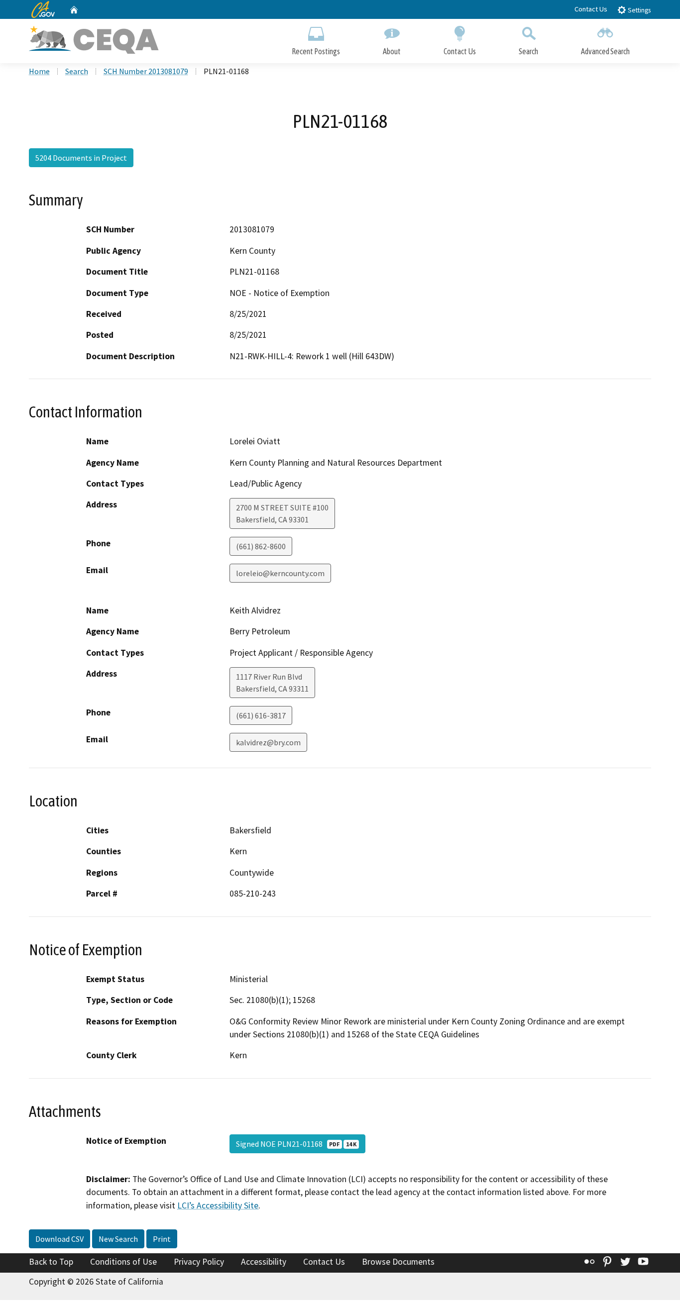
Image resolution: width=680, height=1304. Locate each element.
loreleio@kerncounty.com (280, 573)
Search (528, 51)
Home (39, 71)
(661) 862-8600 (261, 546)
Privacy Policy (199, 1261)
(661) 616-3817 (261, 715)
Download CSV (59, 1239)
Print (162, 1239)
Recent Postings (316, 51)
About (392, 51)
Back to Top (51, 1261)
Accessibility (263, 1261)
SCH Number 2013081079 (146, 71)
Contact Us (590, 8)
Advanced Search (605, 51)
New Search (118, 1239)
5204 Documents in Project (81, 158)
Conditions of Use (123, 1261)
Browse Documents (398, 1261)
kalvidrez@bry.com (268, 742)
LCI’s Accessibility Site (217, 1205)
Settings (638, 10)
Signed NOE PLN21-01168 (296, 1144)
